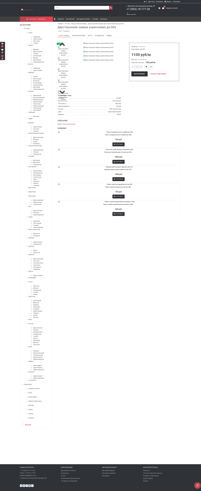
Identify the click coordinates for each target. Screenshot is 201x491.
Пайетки (31, 254)
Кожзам (31, 156)
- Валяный (36, 221)
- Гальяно (36, 181)
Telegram (168, 1)
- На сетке (36, 261)
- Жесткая (36, 286)
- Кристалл (36, 233)
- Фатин (35, 294)
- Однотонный (37, 39)
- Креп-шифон (37, 365)
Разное (30, 413)
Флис (30, 319)
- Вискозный (37, 95)
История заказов (108, 473)
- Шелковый (37, 60)
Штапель (31, 372)
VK (146, 1)
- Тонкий (35, 225)
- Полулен (36, 213)
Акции (29, 425)
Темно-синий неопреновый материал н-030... (118, 204)
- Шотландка (37, 175)
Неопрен (31, 238)
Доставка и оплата (83, 19)
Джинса (31, 123)
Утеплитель (32, 380)
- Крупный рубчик (39, 97)
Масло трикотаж (34, 229)
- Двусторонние (38, 259)
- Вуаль (35, 250)
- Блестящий (37, 79)
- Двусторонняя (38, 137)
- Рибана (35, 313)
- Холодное (36, 236)
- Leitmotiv (36, 185)
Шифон (30, 361)
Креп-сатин (32, 187)
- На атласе (36, 265)
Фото (90, 35)
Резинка (31, 418)
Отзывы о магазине (151, 476)
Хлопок (31, 323)
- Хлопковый (37, 56)
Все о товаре (64, 35)
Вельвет (31, 91)
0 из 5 (60, 31)
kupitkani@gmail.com (28, 475)
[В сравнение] (151, 67)
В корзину (140, 74)
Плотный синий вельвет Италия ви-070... (118, 152)
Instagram (160, 1)
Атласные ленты (34, 388)
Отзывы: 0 (66, 31)
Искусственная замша (36, 133)
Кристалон (32, 192)
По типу (27, 28)
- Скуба (35, 141)
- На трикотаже (38, 263)
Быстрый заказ (159, 74)
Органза (31, 246)
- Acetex (35, 76)
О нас (63, 476)
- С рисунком (37, 154)
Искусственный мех (35, 146)
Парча (30, 271)
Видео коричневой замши (66, 124)
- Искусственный (38, 353)
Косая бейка (32, 397)
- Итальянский (38, 85)
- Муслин (36, 342)
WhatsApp (177, 1)
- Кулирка (36, 309)
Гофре (30, 118)
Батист (30, 64)
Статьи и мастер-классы (152, 473)
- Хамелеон (36, 269)
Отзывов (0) (99, 35)
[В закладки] (146, 67)
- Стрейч (35, 43)
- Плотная (36, 129)
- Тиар (35, 179)
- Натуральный (38, 355)
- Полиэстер (37, 104)
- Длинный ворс (38, 150)
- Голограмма (37, 83)
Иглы (30, 393)
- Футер (35, 315)
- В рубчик (36, 81)
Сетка (30, 282)
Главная (60, 23)
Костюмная (32, 166)
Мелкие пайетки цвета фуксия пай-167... (118, 169)
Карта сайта (148, 478)
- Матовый (36, 87)
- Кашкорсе (36, 307)
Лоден (30, 217)
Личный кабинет (108, 470)
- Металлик (36, 162)
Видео (109, 35)
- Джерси (36, 305)
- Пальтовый (37, 223)
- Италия (35, 152)
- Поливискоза (38, 173)
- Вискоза (36, 303)
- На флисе (36, 143)
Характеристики (78, 35)
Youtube (152, 1)
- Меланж (36, 116)
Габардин (31, 112)
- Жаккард (36, 340)
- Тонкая (35, 131)
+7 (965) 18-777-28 (138, 9)
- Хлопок (35, 317)
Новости (61, 19)
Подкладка (32, 277)
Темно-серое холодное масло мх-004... (118, 187)
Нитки (30, 409)
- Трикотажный (38, 227)
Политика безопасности (70, 478)
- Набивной (36, 37)
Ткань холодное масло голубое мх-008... (118, 135)
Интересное (70, 19)
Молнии (31, 405)
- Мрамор (36, 49)
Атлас (30, 32)
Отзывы (95, 19)
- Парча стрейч (38, 275)
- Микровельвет (38, 99)
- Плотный (36, 41)
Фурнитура (28, 384)
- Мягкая (36, 288)
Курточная (32, 196)
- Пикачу (35, 183)
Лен (29, 206)
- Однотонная (37, 127)
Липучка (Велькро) (35, 401)
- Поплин (36, 330)
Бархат (30, 45)
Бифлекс (31, 72)
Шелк (30, 346)
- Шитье (35, 338)
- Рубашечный (37, 332)
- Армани (36, 351)
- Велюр (35, 58)
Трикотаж (31, 296)
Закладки (106, 476)
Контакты (103, 19)
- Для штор (36, 252)
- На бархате (37, 267)
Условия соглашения (69, 481)
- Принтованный (38, 62)
